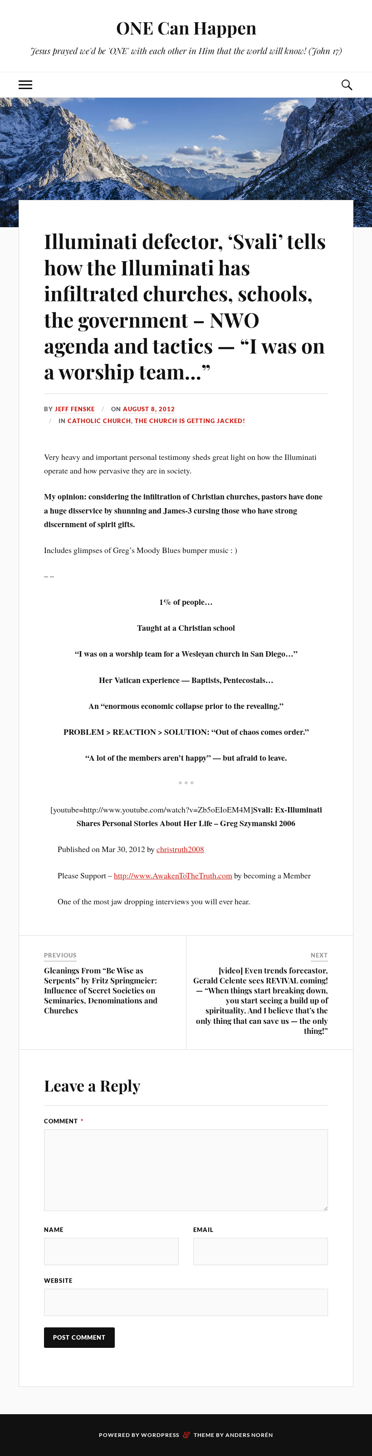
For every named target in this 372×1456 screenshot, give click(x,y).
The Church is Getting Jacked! (190, 420)
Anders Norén (249, 1434)
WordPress (160, 1434)
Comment (63, 1121)
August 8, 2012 (149, 409)
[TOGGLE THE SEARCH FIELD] (346, 84)
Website (58, 1280)
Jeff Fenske (75, 409)
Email (203, 1229)
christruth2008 (180, 848)
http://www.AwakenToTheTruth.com (173, 875)
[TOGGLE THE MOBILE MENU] (25, 84)
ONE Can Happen (186, 27)
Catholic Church (99, 420)
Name (54, 1229)
